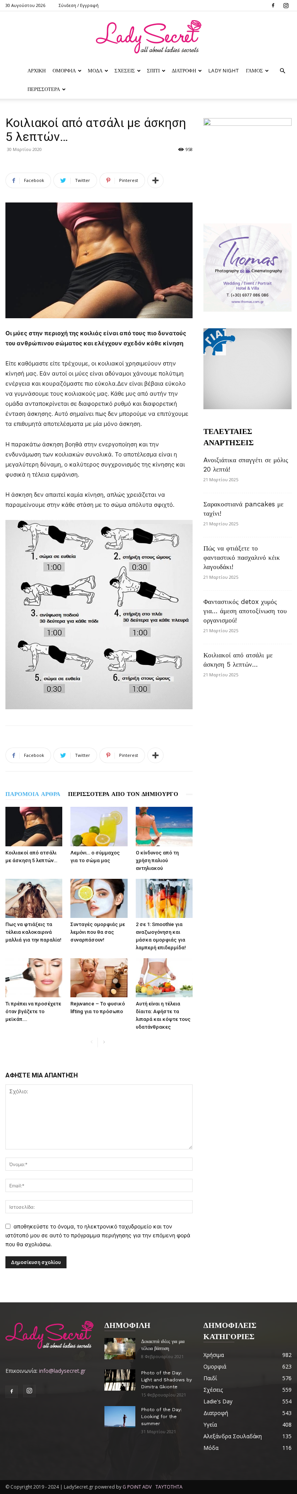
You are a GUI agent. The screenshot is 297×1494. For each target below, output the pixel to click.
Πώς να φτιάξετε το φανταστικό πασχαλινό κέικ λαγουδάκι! (241, 557)
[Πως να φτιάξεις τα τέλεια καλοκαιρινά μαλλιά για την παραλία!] (33, 898)
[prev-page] (91, 1042)
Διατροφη (184, 71)
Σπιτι (153, 71)
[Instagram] (286, 5)
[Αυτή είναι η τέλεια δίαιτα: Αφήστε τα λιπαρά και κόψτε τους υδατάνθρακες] (164, 977)
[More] (155, 180)
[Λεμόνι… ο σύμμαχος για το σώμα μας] (98, 826)
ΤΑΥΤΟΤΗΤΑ (169, 1487)
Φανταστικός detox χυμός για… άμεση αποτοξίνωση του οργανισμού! (245, 611)
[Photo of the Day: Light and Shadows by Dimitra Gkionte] (119, 1380)
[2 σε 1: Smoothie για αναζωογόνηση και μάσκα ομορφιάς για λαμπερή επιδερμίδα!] (164, 898)
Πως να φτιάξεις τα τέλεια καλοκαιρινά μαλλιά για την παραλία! (33, 932)
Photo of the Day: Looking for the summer (161, 1416)
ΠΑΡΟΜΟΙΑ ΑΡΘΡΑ (32, 794)
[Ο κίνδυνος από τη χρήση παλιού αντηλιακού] (164, 826)
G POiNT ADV (137, 1487)
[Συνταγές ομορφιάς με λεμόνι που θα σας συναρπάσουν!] (98, 898)
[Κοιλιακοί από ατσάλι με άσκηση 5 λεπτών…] (33, 826)
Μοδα (95, 71)
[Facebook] (273, 5)
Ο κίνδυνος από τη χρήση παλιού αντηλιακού (157, 860)
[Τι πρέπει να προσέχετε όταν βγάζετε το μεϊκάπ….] (33, 977)
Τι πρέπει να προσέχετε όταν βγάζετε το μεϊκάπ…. (33, 1011)
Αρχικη (36, 71)
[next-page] (104, 1042)
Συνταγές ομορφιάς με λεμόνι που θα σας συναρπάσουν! (97, 932)
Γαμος (254, 71)
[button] (282, 71)
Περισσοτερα (43, 89)
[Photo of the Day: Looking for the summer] (119, 1416)
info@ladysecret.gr (62, 1370)
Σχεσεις (124, 71)
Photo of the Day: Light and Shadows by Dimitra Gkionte (166, 1379)
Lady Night (223, 71)
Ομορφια (64, 71)
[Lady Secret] (148, 36)
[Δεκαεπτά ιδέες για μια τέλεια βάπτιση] (119, 1348)
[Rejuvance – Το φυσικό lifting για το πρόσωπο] (98, 977)
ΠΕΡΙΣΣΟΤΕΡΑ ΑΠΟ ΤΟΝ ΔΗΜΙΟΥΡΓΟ (123, 794)
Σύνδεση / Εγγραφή (79, 5)
